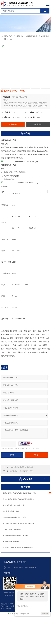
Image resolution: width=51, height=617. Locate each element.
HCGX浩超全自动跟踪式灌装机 (21, 467)
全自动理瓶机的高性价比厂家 (13, 505)
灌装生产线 (21, 36)
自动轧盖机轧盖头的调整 (12, 529)
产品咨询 (13, 124)
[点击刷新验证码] (24, 444)
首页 (5, 36)
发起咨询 (45, 614)
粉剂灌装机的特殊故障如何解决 (14, 517)
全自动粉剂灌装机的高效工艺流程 (15, 535)
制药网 (8, 609)
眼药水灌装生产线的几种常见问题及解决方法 (19, 493)
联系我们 (38, 124)
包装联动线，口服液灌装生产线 (21, 471)
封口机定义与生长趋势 (11, 511)
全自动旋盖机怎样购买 (11, 541)
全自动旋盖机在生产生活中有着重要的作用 (18, 523)
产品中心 (12, 36)
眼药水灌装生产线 (34, 36)
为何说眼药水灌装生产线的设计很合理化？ (18, 499)
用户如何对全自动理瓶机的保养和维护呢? (18, 547)
